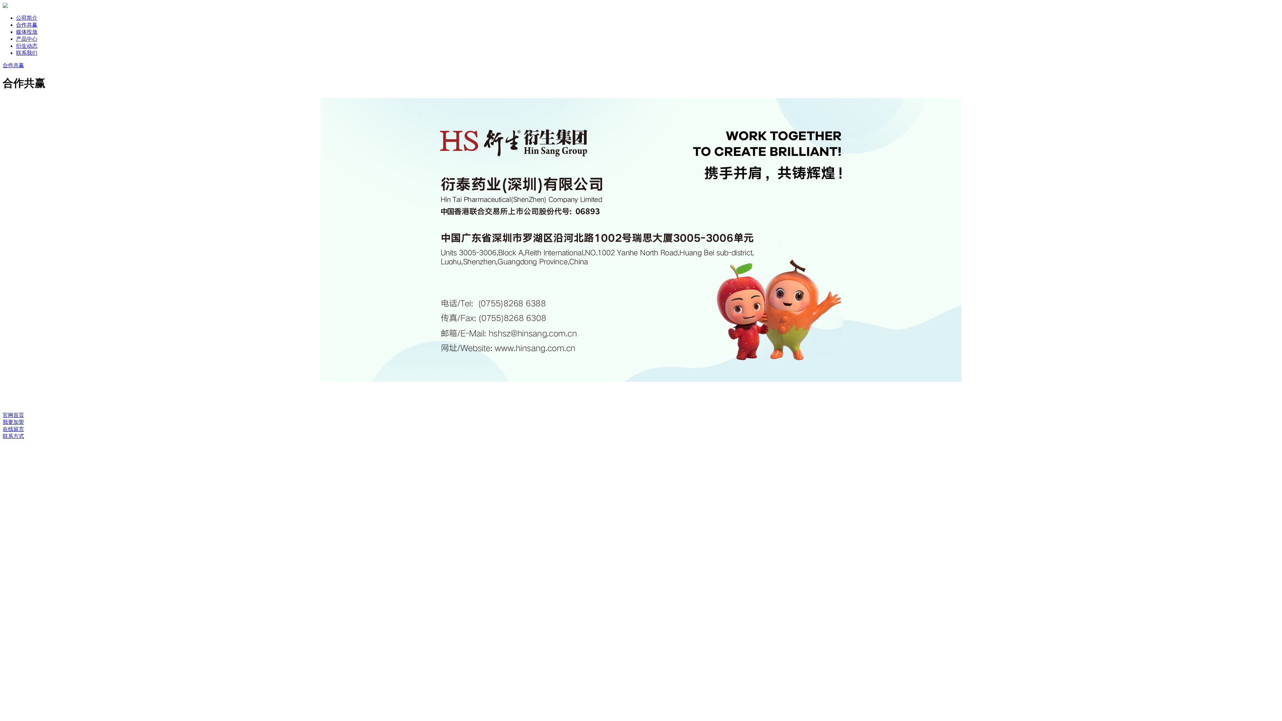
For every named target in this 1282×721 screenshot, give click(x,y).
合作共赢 (26, 25)
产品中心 (26, 39)
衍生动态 (26, 46)
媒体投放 (26, 32)
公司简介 (26, 18)
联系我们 (26, 53)
